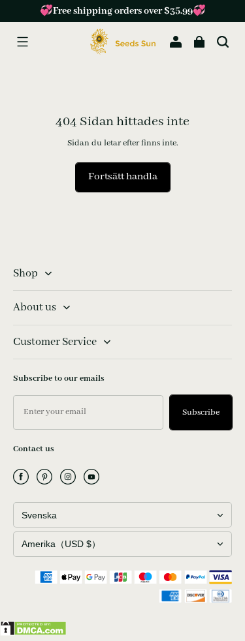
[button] (22, 42)
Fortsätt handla (122, 176)
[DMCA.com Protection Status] (33, 633)
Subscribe (201, 412)
